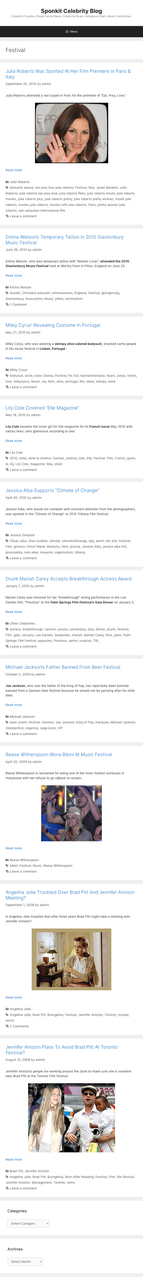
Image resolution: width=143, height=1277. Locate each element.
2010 (13, 458)
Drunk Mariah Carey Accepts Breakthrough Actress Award (68, 579)
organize (32, 728)
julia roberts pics (30, 199)
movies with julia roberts (68, 205)
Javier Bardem (107, 187)
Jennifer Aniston (90, 1015)
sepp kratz (48, 728)
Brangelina (55, 1015)
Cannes (58, 458)
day (91, 541)
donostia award (21, 187)
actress (15, 629)
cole (82, 458)
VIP (60, 728)
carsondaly (77, 629)
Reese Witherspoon (24, 860)
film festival (125, 1177)
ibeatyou (53, 546)
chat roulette (37, 541)
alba (23, 541)
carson (63, 629)
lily (12, 464)
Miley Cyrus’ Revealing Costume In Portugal (53, 325)
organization (64, 552)
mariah (77, 635)
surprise (85, 641)
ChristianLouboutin (36, 293)
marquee (102, 722)
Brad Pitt (39, 1015)
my (44, 381)
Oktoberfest (15, 728)
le (7, 464)
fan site (111, 541)
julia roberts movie (101, 193)
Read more (14, 170)
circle (29, 376)
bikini (14, 865)
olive (59, 381)
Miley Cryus (18, 370)
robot (90, 381)
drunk (111, 629)
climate (54, 541)
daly (91, 629)
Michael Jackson (22, 717)
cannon (50, 629)
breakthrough (33, 629)
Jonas (121, 376)
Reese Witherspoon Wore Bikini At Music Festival (59, 754)
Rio (82, 381)
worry (10, 1020)
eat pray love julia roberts (54, 187)
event (22, 722)
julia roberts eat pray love (38, 193)
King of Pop (84, 722)
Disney (48, 376)
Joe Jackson (65, 722)
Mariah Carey (94, 635)
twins (71, 1182)
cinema (71, 458)
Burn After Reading (79, 1177)
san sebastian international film (41, 210)
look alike (31, 552)
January (28, 635)
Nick (51, 381)
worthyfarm (73, 299)
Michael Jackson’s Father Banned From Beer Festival (63, 667)
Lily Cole (16, 452)
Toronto (110, 1015)
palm (117, 635)
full (76, 376)
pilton (59, 299)
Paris (92, 205)
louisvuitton (34, 299)
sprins (73, 641)
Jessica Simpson (22, 535)
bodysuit (16, 376)
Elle (89, 458)
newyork (46, 552)
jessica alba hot (114, 546)
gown (131, 458)
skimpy (101, 381)
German (48, 722)
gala (17, 635)
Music (49, 299)
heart (111, 376)
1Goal (14, 541)
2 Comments (19, 1026)
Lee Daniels (44, 635)
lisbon (131, 376)
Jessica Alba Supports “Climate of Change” (52, 490)
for (70, 376)
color (38, 376)
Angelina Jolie (20, 1009)
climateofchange (74, 541)
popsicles (45, 641)
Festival (81, 187)
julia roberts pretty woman (93, 199)
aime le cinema (39, 458)
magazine (37, 464)
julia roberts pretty (58, 199)
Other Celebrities (22, 623)
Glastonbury (15, 299)
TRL (96, 641)
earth (100, 541)
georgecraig (110, 293)
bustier (15, 293)
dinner (100, 629)
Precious (60, 641)
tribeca (80, 552)
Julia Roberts (20, 182)
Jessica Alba (91, 546)
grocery (19, 546)
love (9, 381)
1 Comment (18, 304)
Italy (91, 187)
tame (112, 381)
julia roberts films (72, 193)
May (50, 464)
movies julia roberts (33, 205)
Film (110, 458)
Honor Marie (35, 546)
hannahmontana (92, 376)
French (120, 458)
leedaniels (62, 635)
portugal (71, 381)
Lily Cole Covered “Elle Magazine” (42, 408)
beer (13, 722)
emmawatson (62, 293)
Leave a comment (23, 216)
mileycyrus (21, 381)
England (80, 293)
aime (22, 458)
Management (42, 1182)
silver (58, 464)
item (65, 546)
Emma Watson (20, 287)
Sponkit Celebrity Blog (71, 10)
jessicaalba (14, 552)
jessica (75, 546)
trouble (123, 1015)
